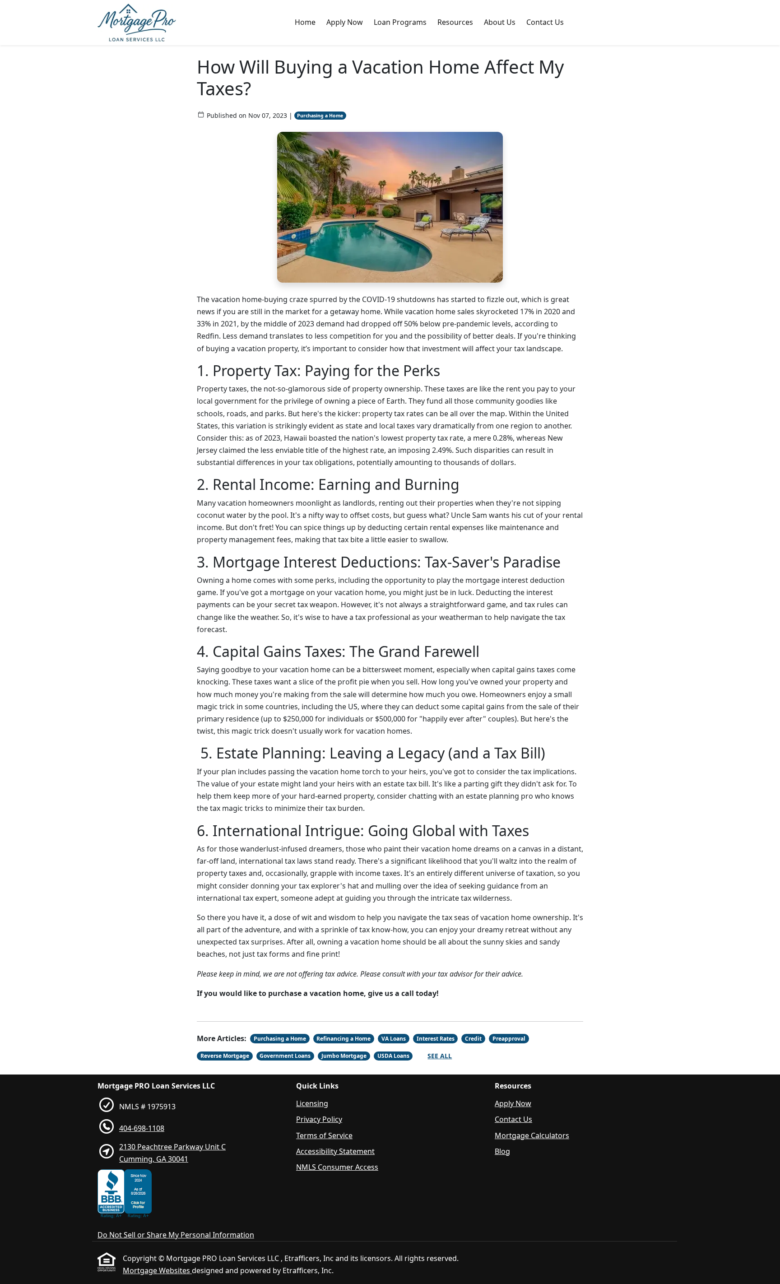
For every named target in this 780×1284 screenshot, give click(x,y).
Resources (455, 22)
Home (305, 22)
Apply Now (344, 22)
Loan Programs (400, 22)
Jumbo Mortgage (344, 1056)
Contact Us (545, 22)
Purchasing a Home (320, 115)
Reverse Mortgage (224, 1056)
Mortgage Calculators (532, 1135)
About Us (499, 22)
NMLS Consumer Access (337, 1167)
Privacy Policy (319, 1119)
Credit (473, 1038)
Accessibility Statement (335, 1151)
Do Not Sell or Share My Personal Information (176, 1235)
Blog (502, 1151)
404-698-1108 (141, 1128)
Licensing (312, 1103)
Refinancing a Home (343, 1038)
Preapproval (508, 1038)
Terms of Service (324, 1135)
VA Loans (393, 1038)
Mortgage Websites (157, 1270)
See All (439, 1055)
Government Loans (285, 1056)
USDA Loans (393, 1056)
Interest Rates (436, 1038)
